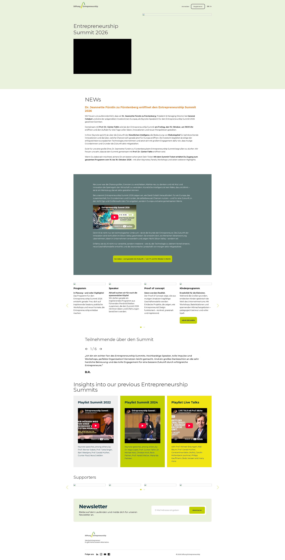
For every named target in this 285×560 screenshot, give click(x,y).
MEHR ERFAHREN (188, 320)
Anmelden (185, 6)
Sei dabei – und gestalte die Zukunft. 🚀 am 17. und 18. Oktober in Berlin (142, 259)
